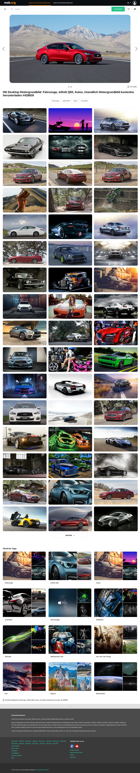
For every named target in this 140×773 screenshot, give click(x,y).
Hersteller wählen (74, 750)
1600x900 (34, 741)
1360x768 (48, 743)
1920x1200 (35, 743)
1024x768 (42, 743)
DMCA (47, 770)
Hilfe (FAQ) (73, 757)
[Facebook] (72, 747)
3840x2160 (28, 741)
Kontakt (72, 755)
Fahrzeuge (55, 101)
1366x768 (21, 741)
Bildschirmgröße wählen (76, 752)
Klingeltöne (14, 750)
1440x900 (21, 743)
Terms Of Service (40, 770)
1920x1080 (14, 741)
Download (118, 9)
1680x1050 (28, 743)
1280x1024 (49, 741)
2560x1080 (63, 741)
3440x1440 (56, 741)
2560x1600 (55, 743)
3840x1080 (14, 743)
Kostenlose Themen (16, 755)
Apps (12, 758)
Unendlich (84, 101)
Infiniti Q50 (66, 101)
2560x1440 (42, 741)
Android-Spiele (15, 746)
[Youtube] (77, 747)
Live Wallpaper (15, 753)
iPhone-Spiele (15, 748)
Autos (75, 101)
